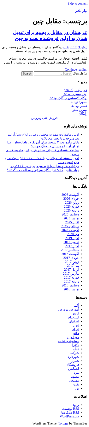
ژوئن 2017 (72, 261)
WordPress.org (69, 416)
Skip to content (77, 3)
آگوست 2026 (70, 194)
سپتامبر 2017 (70, 250)
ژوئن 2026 (72, 202)
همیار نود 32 (79, 106)
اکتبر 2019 (72, 238)
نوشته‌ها (70, 408)
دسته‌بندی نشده (68, 341)
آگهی (75, 305)
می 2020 (73, 234)
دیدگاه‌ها (70, 412)
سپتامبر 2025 (70, 226)
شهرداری (72, 356)
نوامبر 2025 (71, 218)
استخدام (73, 317)
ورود (76, 404)
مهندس (74, 380)
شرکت (74, 353)
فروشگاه (73, 364)
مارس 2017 (71, 273)
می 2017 (73, 265)
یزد (77, 388)
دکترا (75, 345)
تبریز (76, 325)
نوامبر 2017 (71, 242)
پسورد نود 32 (78, 102)
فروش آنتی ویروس (44, 118)
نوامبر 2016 (71, 289)
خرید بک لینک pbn (75, 90)
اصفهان (74, 321)
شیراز (75, 360)
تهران (75, 329)
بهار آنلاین (81, 10)
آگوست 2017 (70, 254)
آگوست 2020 (70, 230)
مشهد (75, 376)
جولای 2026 (71, 198)
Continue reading (76, 69)
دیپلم (75, 349)
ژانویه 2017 (71, 281)
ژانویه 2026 (71, 210)
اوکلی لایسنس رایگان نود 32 (68, 98)
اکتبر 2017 (72, 246)
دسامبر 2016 (70, 285)
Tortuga (63, 423)
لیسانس (73, 368)
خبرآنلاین (73, 337)
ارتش (75, 313)
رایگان (83, 113)
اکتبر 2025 (72, 222)
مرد (76, 372)
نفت (66, 47)
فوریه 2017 (71, 277)
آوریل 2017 (71, 269)
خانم (76, 333)
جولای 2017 (71, 257)
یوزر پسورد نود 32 (75, 94)
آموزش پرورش (68, 309)
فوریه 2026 (71, 206)
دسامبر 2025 (70, 214)
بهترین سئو (80, 109)
